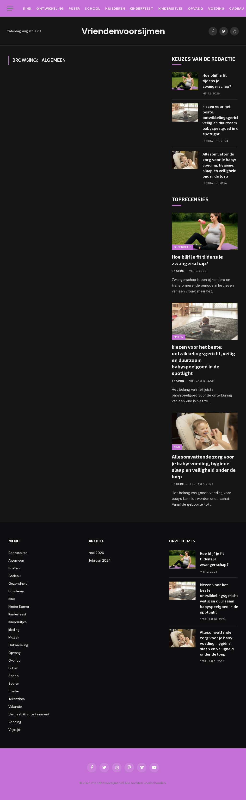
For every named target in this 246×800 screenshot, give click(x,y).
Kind (27, 8)
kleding (13, 629)
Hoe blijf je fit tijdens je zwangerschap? (217, 80)
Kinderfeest (141, 8)
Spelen (178, 337)
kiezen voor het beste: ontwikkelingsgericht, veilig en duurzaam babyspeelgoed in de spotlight (222, 120)
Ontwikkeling (50, 8)
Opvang (195, 8)
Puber (74, 8)
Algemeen (16, 560)
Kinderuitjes (170, 8)
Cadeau (14, 576)
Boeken (14, 568)
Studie (13, 691)
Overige (14, 660)
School (92, 8)
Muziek (13, 637)
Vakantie (15, 706)
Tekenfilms (16, 699)
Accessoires (17, 553)
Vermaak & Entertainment (28, 714)
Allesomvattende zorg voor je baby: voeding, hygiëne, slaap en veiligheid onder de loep (219, 165)
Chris (180, 271)
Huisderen (115, 8)
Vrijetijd (14, 729)
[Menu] (10, 8)
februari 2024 (100, 560)
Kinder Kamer (18, 606)
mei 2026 (96, 553)
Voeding (216, 8)
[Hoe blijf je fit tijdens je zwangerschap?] (185, 81)
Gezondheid (182, 247)
